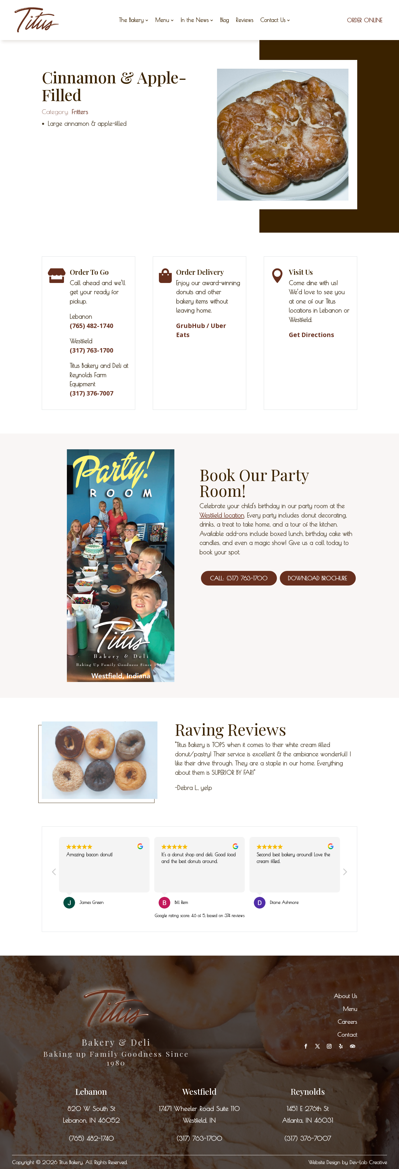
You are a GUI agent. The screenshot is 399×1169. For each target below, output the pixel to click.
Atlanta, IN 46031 (307, 1120)
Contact (347, 1034)
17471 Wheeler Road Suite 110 (199, 1108)
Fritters (80, 111)
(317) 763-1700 (199, 1138)
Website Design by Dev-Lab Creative (347, 1162)
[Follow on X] (317, 1046)
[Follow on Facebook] (305, 1046)
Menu (350, 1008)
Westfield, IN (199, 1120)
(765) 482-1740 (91, 1138)
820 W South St (91, 1108)
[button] (345, 873)
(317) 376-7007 (91, 393)
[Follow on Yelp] (341, 1046)
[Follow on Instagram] (329, 1046)
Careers (347, 1021)
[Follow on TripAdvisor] (352, 1046)
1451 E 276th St (308, 1108)
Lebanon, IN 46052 (91, 1120)
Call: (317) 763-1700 (239, 578)
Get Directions (311, 335)
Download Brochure (317, 578)
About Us (345, 995)
